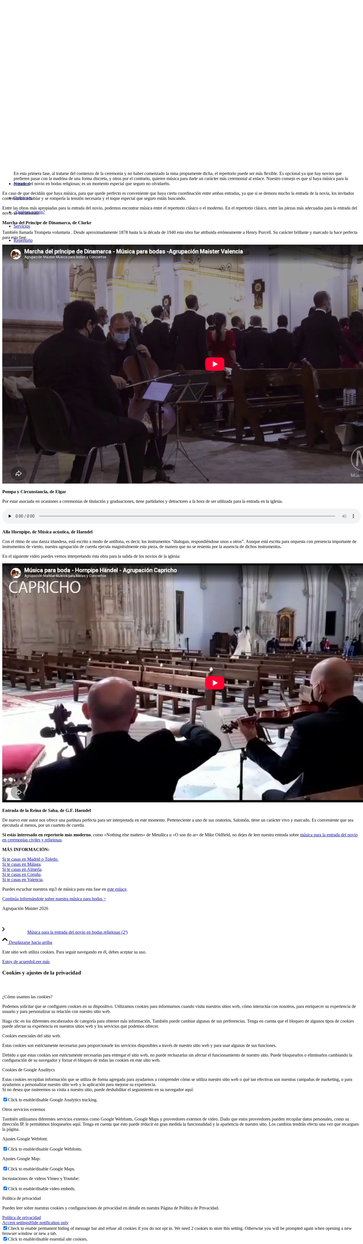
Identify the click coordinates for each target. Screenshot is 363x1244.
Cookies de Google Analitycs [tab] (28, 1069)
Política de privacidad (21, 1217)
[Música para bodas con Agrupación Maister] (44, 165)
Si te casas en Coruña (21, 874)
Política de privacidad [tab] (21, 1198)
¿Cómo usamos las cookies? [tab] (27, 996)
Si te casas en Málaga (21, 864)
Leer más (41, 961)
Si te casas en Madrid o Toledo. (30, 859)
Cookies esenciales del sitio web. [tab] (31, 1035)
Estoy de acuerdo (17, 961)
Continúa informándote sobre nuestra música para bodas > (54, 898)
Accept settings (15, 1222)
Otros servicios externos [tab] (23, 1109)
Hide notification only (49, 1222)
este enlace (116, 889)
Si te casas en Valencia (22, 879)
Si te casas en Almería (21, 869)
